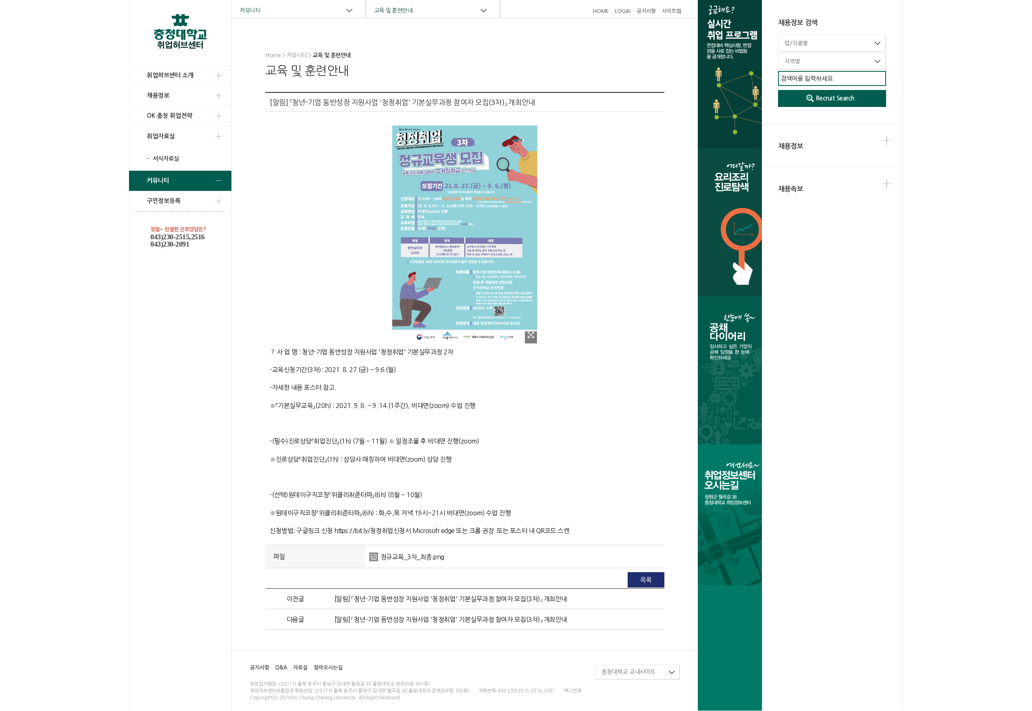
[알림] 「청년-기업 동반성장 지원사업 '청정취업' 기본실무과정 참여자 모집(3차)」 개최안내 (451, 599)
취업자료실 (161, 136)
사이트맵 (671, 11)
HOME (601, 11)
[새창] (730, 369)
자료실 (300, 667)
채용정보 (158, 95)
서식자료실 (165, 158)
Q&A (281, 667)
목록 (646, 580)
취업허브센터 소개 (170, 75)
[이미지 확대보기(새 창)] (531, 337)
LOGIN (622, 11)
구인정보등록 (164, 201)
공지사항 (646, 11)
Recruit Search (835, 98)
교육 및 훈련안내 (393, 10)
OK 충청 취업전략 (169, 116)
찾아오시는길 (328, 667)
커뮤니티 (158, 181)
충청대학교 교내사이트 (628, 672)
